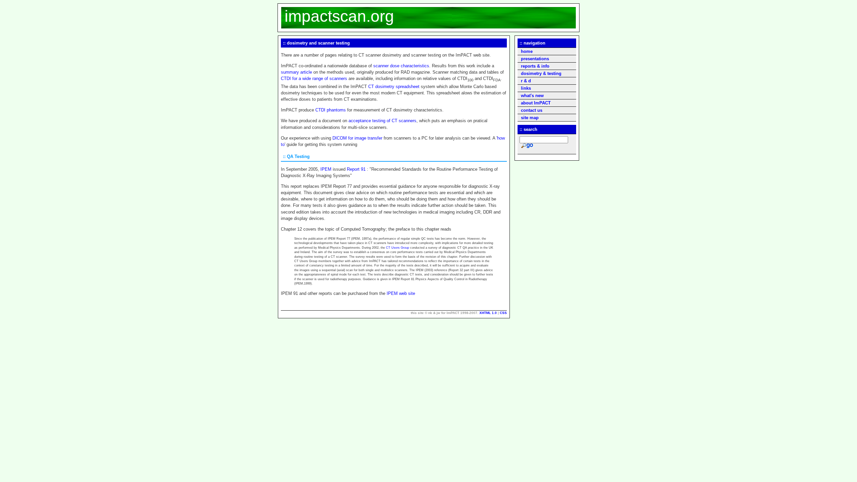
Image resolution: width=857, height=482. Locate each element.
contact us (531, 110)
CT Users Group (398, 247)
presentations (535, 58)
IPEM (326, 169)
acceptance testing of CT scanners (382, 120)
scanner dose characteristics (401, 65)
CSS (503, 313)
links (526, 88)
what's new (532, 95)
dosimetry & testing (541, 73)
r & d (526, 80)
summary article (296, 72)
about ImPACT (536, 102)
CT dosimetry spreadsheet (393, 86)
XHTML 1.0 (488, 313)
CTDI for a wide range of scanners (314, 78)
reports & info (535, 66)
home (527, 51)
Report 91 (356, 169)
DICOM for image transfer (357, 138)
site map (530, 117)
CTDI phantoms (330, 109)
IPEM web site (401, 293)
